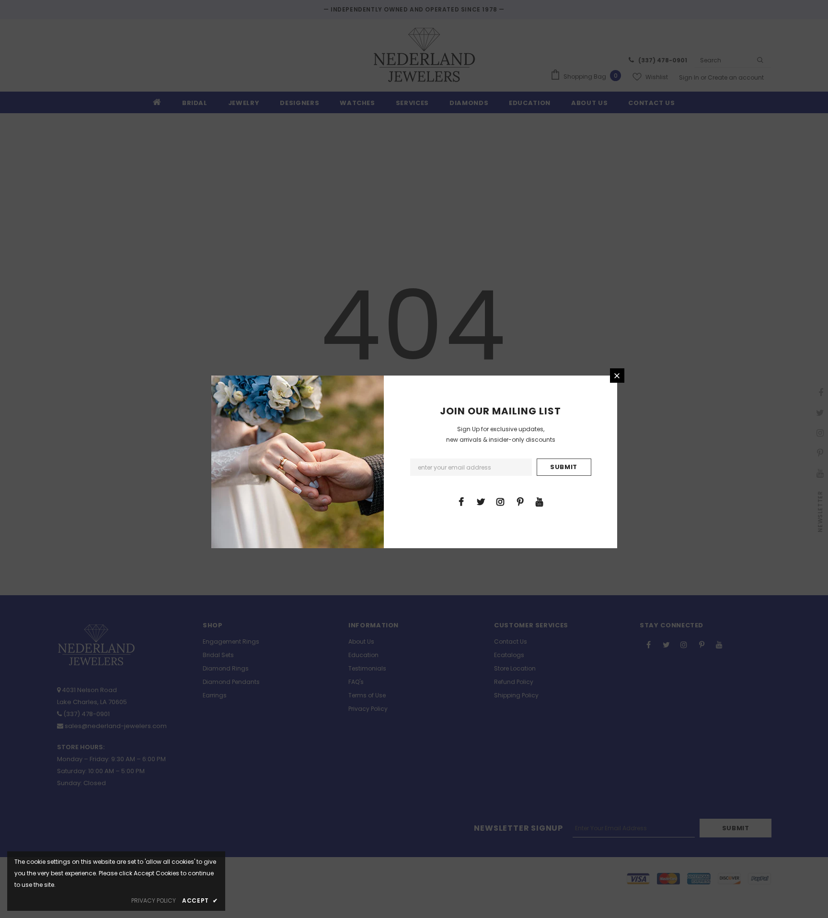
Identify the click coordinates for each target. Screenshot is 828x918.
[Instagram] (500, 501)
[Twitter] (480, 501)
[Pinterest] (520, 501)
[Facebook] (461, 501)
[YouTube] (539, 501)
